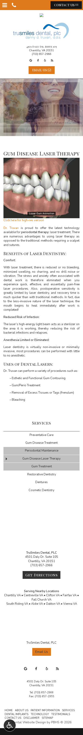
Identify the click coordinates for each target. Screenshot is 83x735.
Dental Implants (16, 714)
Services (41, 423)
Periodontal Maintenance (41, 451)
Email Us (41, 652)
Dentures (41, 482)
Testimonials (60, 714)
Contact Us (13, 718)
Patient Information (45, 710)
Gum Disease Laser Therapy (41, 459)
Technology (40, 714)
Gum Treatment (41, 466)
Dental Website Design (29, 722)
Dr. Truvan (11, 228)
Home (9, 710)
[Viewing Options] (9, 725)
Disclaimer (31, 718)
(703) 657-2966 (41, 54)
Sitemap (47, 718)
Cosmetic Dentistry (41, 490)
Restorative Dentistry (41, 474)
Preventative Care (41, 435)
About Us (21, 710)
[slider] (41, 214)
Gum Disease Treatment (41, 443)
